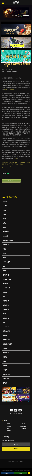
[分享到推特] (13, 465)
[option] (16, 12)
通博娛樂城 (6, 275)
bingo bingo (6, 326)
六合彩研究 (6, 244)
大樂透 (4, 249)
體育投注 (5, 383)
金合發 (4, 253)
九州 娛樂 (5, 236)
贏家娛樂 (5, 365)
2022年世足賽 (6, 262)
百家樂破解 (6, 309)
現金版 (4, 313)
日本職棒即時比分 (7, 344)
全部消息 (5, 201)
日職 (4, 322)
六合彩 (4, 218)
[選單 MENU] (3, 2)
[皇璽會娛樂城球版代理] (23, 398)
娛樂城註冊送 (6, 339)
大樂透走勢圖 (6, 374)
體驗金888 (23, 428)
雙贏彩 (4, 270)
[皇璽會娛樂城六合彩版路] (23, 390)
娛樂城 (4, 257)
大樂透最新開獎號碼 (11, 71)
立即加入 (11, 181)
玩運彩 (4, 210)
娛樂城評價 (6, 318)
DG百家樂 (5, 283)
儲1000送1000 (23, 426)
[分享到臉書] (16, 465)
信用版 (4, 361)
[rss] (19, 465)
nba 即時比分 (6, 288)
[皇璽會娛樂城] (16, 12)
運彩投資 (9, 426)
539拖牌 (5, 370)
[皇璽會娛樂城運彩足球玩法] (9, 398)
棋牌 (4, 266)
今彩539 (5, 292)
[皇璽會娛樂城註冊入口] (16, 2)
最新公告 (9, 424)
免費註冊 (20, 473)
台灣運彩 (5, 335)
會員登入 (16, 444)
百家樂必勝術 (6, 331)
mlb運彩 (5, 205)
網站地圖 (9, 430)
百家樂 (4, 214)
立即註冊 (16, 448)
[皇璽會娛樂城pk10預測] (9, 390)
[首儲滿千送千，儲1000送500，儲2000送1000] (16, 29)
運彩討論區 (6, 305)
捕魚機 (4, 227)
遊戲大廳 (23, 424)
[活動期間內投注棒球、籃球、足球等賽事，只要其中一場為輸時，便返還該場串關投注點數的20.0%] (16, 42)
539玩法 (5, 348)
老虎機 (4, 223)
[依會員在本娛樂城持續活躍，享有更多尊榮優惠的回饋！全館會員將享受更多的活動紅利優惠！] (16, 55)
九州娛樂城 (6, 231)
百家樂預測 (6, 301)
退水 (4, 296)
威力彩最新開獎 (7, 279)
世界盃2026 (6, 378)
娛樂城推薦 (6, 352)
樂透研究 (15, 158)
